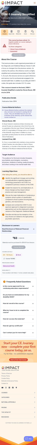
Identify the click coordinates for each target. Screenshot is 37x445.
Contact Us (4, 383)
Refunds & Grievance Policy (9, 381)
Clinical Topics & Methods (18, 49)
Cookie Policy (5, 378)
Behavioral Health (8, 266)
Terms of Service (6, 373)
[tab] (4, 32)
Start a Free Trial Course (18, 359)
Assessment (13, 51)
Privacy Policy (5, 376)
